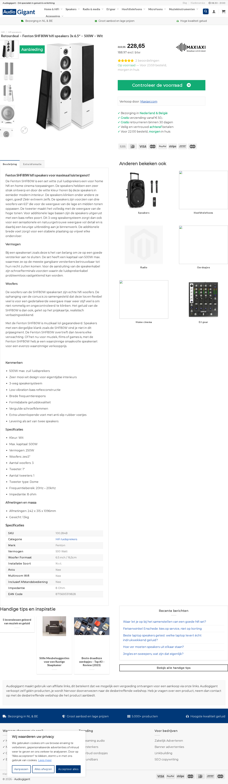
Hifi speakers (14, 32)
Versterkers (90, 747)
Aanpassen (21, 769)
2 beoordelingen (147, 60)
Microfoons (155, 9)
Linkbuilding (163, 753)
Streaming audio (93, 740)
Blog (185, 2)
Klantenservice (198, 2)
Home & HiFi (51, 9)
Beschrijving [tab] (10, 164)
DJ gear (111, 9)
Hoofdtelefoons (132, 9)
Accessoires (53, 16)
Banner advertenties (169, 747)
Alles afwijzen (43, 769)
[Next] (107, 87)
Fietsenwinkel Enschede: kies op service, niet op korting (162, 628)
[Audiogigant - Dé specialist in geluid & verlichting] (21, 11)
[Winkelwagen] (223, 11)
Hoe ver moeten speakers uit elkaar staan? (153, 647)
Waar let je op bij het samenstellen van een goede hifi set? (164, 621)
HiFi (3, 32)
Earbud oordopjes (95, 753)
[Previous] (26, 87)
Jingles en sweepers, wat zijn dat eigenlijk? (153, 654)
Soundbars (90, 759)
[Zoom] (24, 130)
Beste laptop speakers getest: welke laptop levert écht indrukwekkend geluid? (162, 638)
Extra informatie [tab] (32, 164)
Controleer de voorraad (157, 85)
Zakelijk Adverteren (169, 740)
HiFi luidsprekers (66, 539)
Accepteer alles (68, 769)
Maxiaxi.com (148, 101)
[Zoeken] (206, 11)
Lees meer (45, 760)
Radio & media (91, 9)
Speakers (71, 9)
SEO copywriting (166, 759)
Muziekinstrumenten (182, 9)
